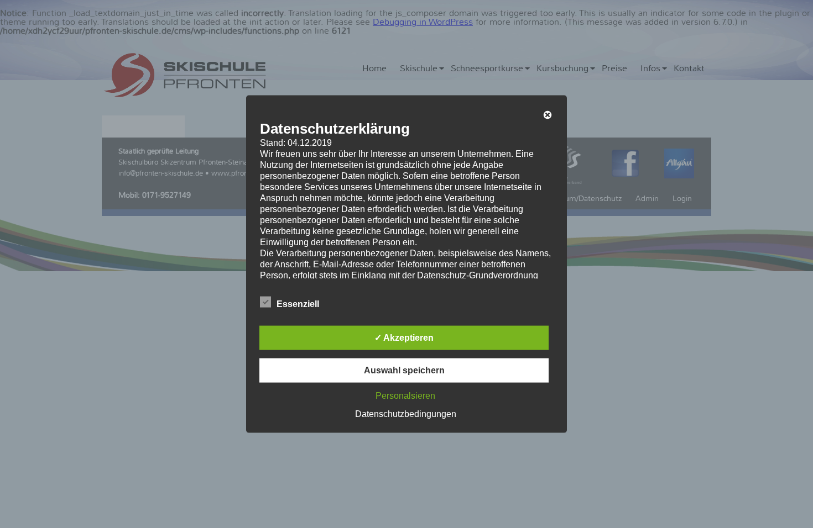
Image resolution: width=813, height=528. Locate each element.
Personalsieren (405, 395)
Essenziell (298, 303)
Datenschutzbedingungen (405, 413)
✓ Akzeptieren (404, 337)
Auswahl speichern (404, 369)
